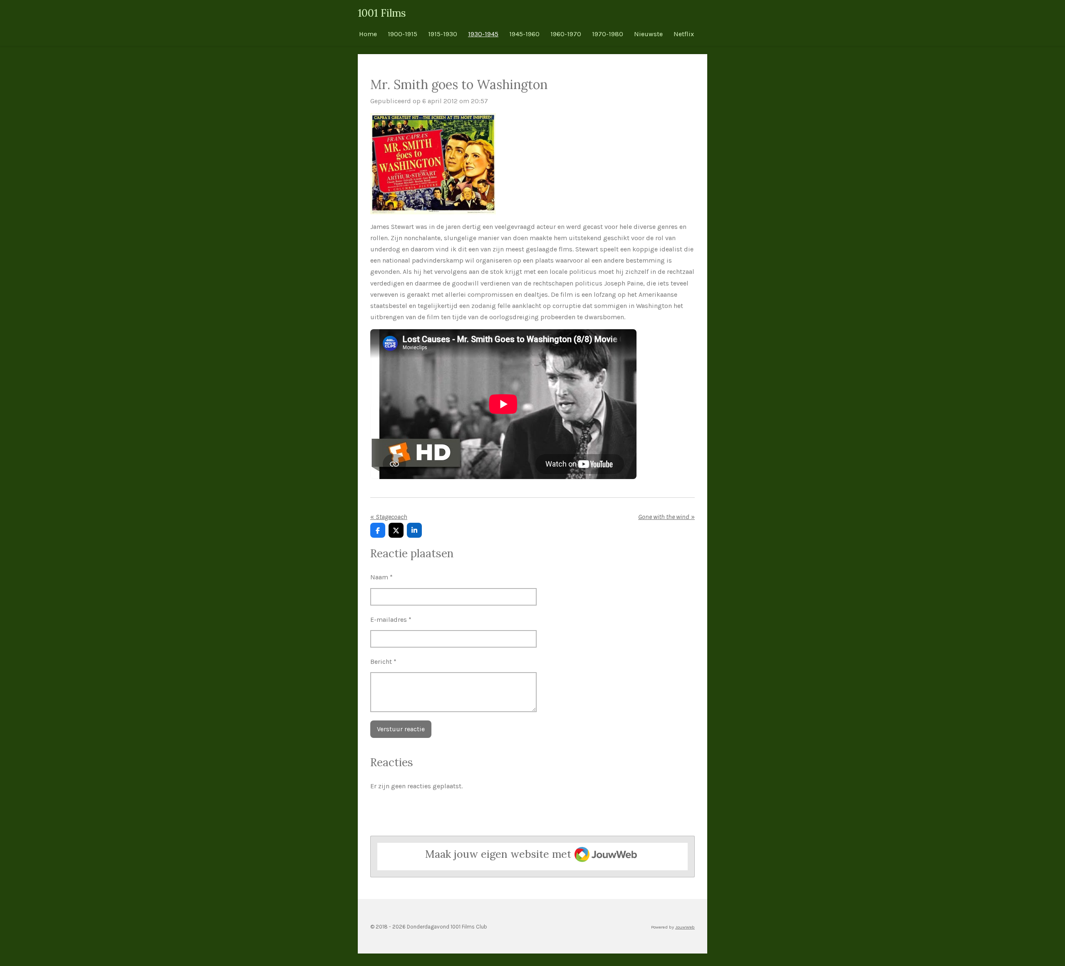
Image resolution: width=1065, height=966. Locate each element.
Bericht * (383, 662)
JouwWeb (685, 927)
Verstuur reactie (401, 729)
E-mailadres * (390, 619)
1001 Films (382, 13)
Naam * (381, 577)
